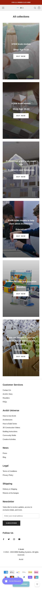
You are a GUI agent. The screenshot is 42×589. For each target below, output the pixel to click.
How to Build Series (10, 424)
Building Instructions (10, 431)
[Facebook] (3, 539)
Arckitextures (7, 420)
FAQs (5, 402)
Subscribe (11, 523)
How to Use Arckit (9, 416)
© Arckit (21, 549)
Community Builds (9, 435)
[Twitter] (9, 539)
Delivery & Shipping (10, 489)
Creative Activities (9, 439)
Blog (4, 457)
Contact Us (7, 390)
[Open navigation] (3, 8)
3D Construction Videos (11, 427)
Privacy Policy (8, 475)
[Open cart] (39, 8)
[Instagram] (14, 539)
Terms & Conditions (10, 471)
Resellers (6, 398)
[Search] (35, 8)
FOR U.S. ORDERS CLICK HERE (21, 2)
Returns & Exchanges (11, 493)
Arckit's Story (8, 394)
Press (5, 453)
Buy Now (20, 56)
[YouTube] (19, 539)
